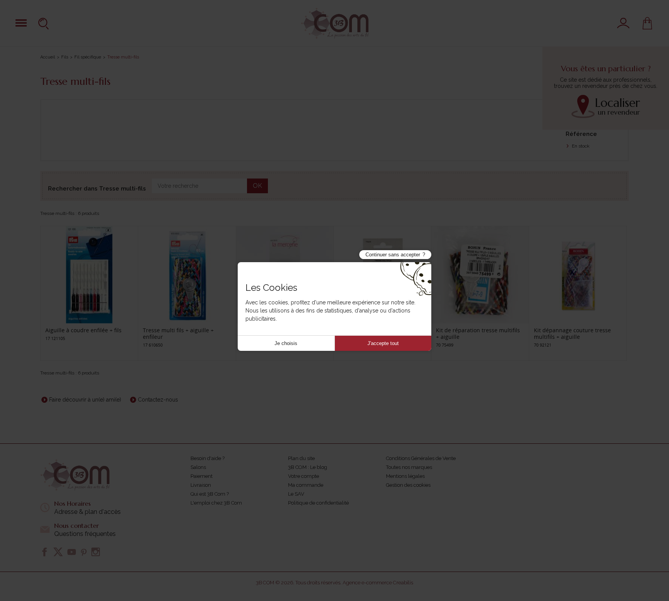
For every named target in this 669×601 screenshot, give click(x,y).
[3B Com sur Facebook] (44, 552)
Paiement (201, 476)
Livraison (200, 485)
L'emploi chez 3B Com (216, 502)
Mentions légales (405, 476)
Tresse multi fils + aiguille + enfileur (178, 333)
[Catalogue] (21, 23)
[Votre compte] (623, 23)
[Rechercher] (45, 23)
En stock (580, 146)
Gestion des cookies (408, 485)
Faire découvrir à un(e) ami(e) (85, 400)
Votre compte (303, 476)
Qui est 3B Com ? (209, 493)
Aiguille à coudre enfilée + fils (83, 330)
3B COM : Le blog (307, 467)
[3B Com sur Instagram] (95, 552)
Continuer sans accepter (392, 255)
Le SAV (296, 493)
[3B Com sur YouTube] (71, 552)
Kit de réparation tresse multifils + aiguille (478, 333)
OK (257, 185)
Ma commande (305, 485)
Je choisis (285, 343)
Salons (198, 467)
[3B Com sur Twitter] (58, 552)
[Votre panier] (647, 23)
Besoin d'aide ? (207, 458)
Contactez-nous (158, 400)
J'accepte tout (383, 343)
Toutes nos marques (409, 467)
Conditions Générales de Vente (421, 458)
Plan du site (301, 458)
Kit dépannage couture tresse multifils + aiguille (572, 333)
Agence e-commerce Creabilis (378, 583)
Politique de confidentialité (318, 502)
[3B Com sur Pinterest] (84, 552)
